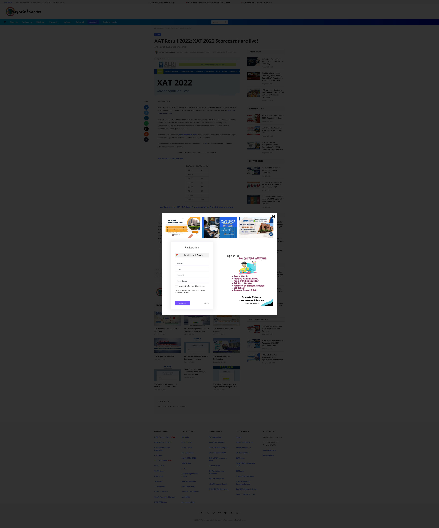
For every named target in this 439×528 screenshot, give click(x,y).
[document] (219, 264)
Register (182, 303)
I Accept (181, 286)
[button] (273, 216)
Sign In (206, 303)
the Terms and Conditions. (195, 286)
